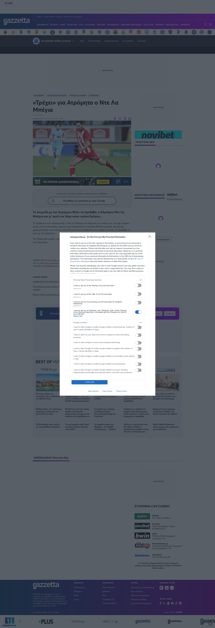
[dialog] (107, 314)
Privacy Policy (121, 391)
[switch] (138, 285)
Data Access (107, 391)
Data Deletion (93, 391)
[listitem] (107, 280)
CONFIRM (89, 382)
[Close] (150, 237)
